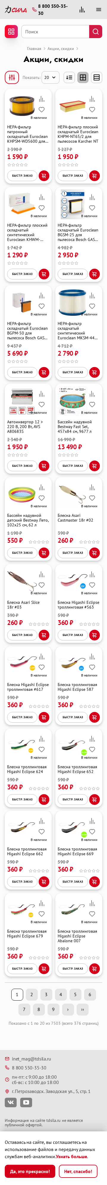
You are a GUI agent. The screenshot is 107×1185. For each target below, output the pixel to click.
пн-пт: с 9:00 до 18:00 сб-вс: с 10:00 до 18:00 (35, 1079)
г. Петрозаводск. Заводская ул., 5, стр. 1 (51, 1091)
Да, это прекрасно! (30, 1171)
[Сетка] (83, 77)
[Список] (96, 77)
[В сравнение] (41, 99)
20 (46, 77)
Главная (34, 48)
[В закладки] (41, 109)
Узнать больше (71, 1156)
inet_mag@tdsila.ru (31, 1058)
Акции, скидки (61, 48)
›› (82, 1009)
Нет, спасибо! (78, 1171)
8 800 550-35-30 (29, 1067)
